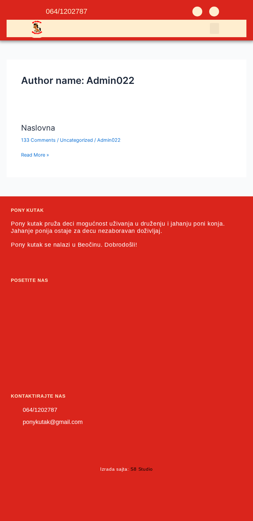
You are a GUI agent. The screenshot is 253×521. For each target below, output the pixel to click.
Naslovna (38, 128)
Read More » (35, 154)
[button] (214, 28)
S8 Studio (141, 469)
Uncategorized (76, 140)
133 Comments (38, 140)
